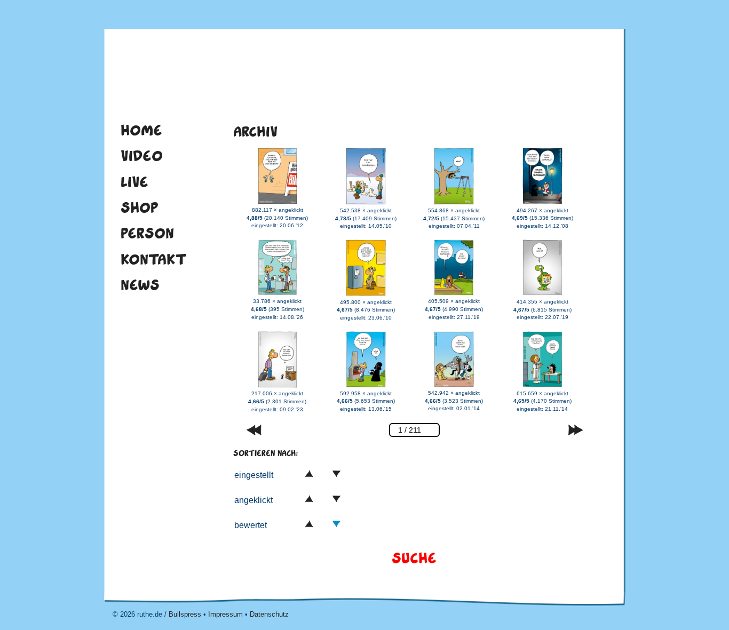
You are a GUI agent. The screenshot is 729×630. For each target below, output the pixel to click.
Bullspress (185, 614)
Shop (140, 207)
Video (142, 155)
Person (147, 233)
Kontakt (154, 259)
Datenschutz (269, 614)
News (140, 284)
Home (141, 130)
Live (134, 182)
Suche (414, 558)
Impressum (225, 614)
